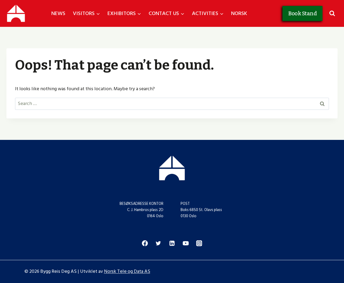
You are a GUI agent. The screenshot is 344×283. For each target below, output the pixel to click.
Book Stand (302, 13)
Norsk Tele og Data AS (127, 271)
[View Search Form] (332, 13)
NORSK (239, 13)
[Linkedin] (172, 243)
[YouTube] (186, 243)
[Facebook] (145, 243)
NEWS (58, 13)
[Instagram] (199, 243)
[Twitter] (158, 243)
